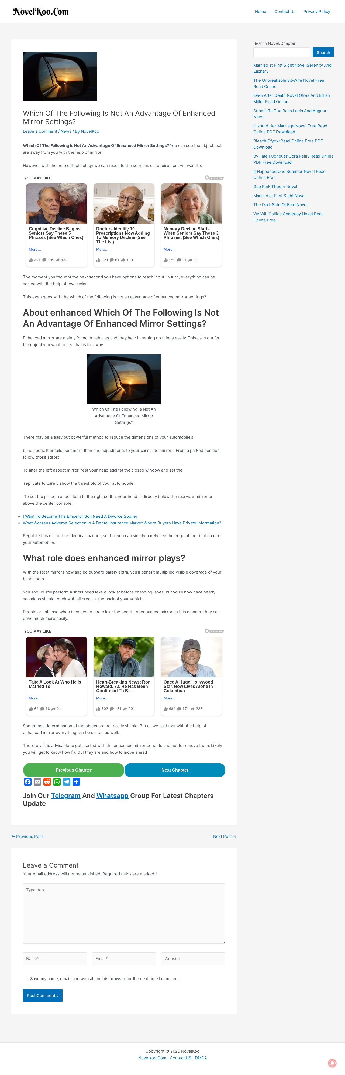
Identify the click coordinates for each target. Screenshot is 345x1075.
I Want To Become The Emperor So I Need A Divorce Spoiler (80, 516)
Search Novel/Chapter (274, 43)
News (66, 131)
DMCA (201, 1057)
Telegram (66, 796)
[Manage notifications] (332, 1063)
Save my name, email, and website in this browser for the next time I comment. (105, 978)
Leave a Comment (40, 131)
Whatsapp (112, 796)
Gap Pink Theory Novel (275, 186)
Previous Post (27, 836)
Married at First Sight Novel (279, 195)
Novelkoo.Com (152, 1057)
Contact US (180, 1057)
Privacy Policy (316, 11)
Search (323, 52)
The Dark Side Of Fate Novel (280, 204)
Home (260, 11)
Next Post (225, 836)
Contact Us (284, 11)
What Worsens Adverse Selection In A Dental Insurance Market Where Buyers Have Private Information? (122, 522)
